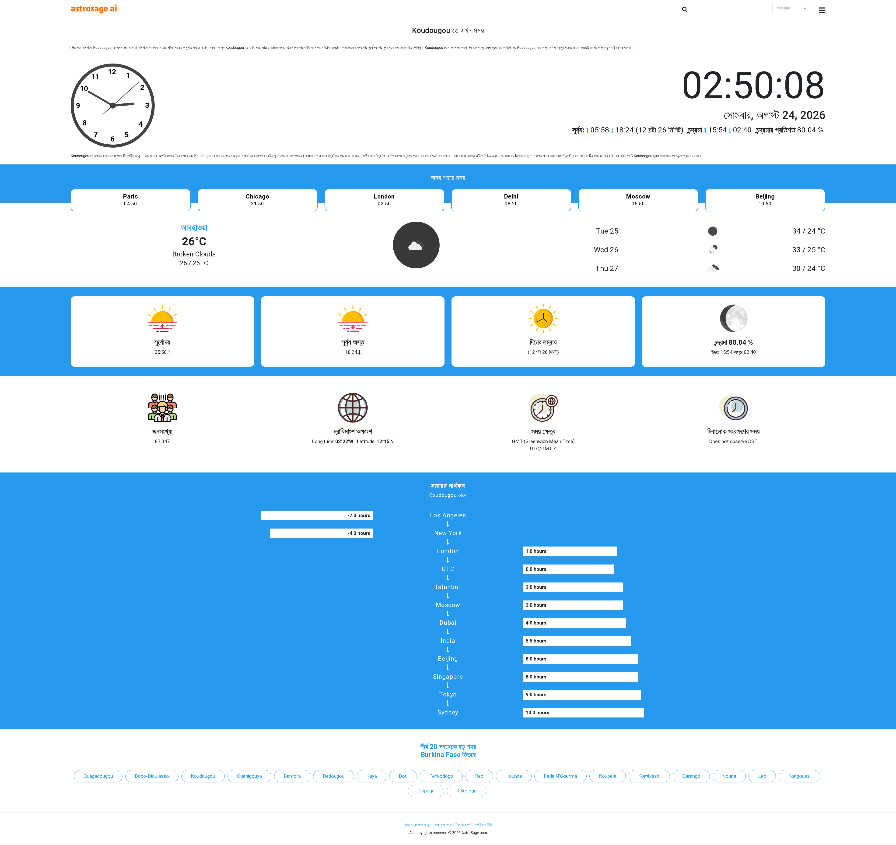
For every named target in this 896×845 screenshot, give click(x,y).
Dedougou (333, 776)
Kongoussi (799, 776)
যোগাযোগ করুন (443, 825)
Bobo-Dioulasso (152, 776)
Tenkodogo (441, 776)
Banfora (292, 776)
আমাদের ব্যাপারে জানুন (417, 825)
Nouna (729, 776)
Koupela (607, 776)
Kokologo (466, 791)
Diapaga (425, 791)
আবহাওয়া (194, 228)
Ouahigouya (249, 776)
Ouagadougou (98, 776)
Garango (691, 776)
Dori (403, 776)
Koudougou (203, 776)
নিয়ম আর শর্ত (463, 825)
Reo (479, 776)
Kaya (371, 776)
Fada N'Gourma (560, 776)
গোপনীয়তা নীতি (483, 825)
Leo (762, 776)
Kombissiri (649, 776)
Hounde (513, 776)
